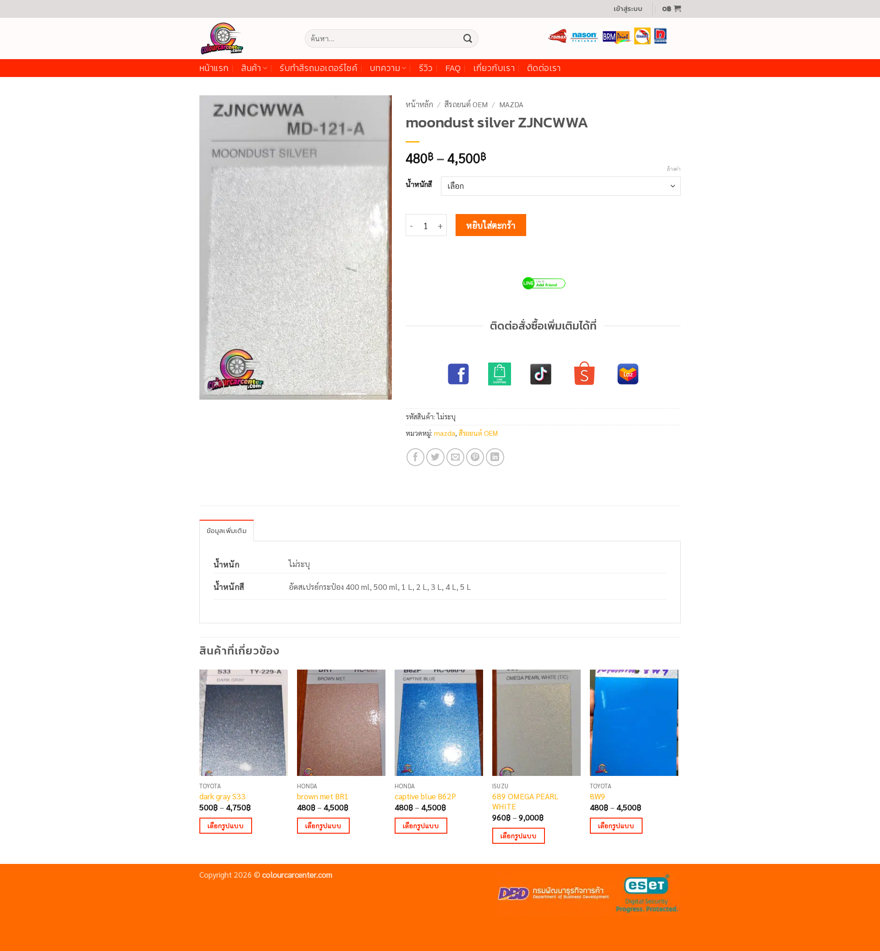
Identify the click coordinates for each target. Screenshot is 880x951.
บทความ (385, 68)
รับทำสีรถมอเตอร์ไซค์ (319, 68)
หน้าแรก (214, 68)
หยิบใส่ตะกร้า (491, 225)
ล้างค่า (674, 169)
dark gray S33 (222, 796)
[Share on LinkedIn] (495, 457)
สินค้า (251, 68)
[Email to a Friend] (455, 457)
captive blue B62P (425, 796)
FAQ (453, 68)
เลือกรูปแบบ (225, 825)
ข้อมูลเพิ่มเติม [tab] (227, 530)
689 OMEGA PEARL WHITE (525, 801)
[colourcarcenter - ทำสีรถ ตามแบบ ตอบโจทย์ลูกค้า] (245, 38)
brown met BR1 (323, 796)
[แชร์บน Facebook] (416, 457)
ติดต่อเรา (544, 68)
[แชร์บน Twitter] (435, 457)
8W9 (597, 796)
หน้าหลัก (419, 104)
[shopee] (584, 374)
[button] (628, 9)
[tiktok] (540, 374)
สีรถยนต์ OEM (466, 104)
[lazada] (628, 374)
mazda (511, 104)
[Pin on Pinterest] (475, 457)
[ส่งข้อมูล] (467, 38)
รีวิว (426, 68)
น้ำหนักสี (419, 184)
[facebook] (458, 374)
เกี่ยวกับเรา (494, 68)
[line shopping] (499, 374)
